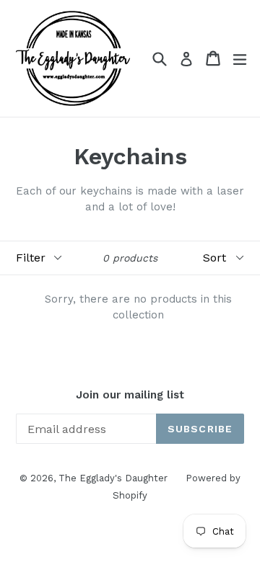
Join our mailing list (130, 394)
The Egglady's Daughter (113, 478)
